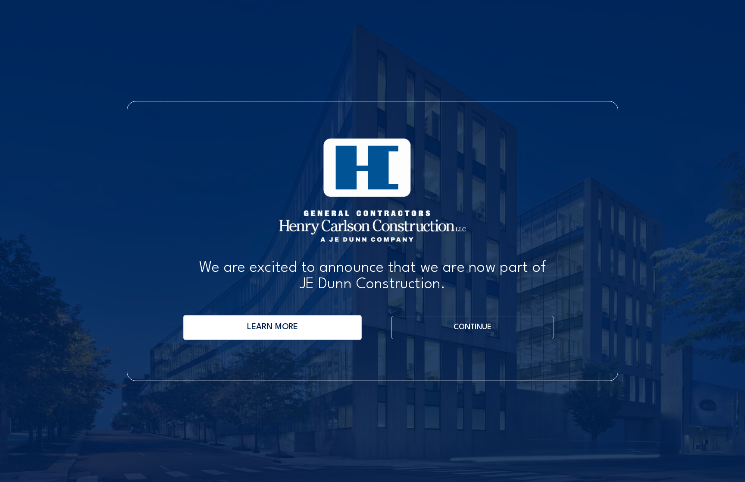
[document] (372, 241)
